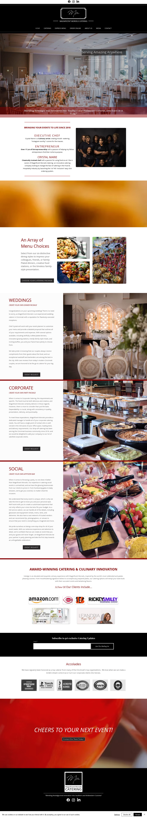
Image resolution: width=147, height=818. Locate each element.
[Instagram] (73, 1)
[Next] (135, 74)
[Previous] (12, 74)
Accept (137, 814)
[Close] (144, 814)
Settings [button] (117, 814)
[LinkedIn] (77, 1)
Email (35, 641)
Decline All (126, 814)
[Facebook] (69, 1)
